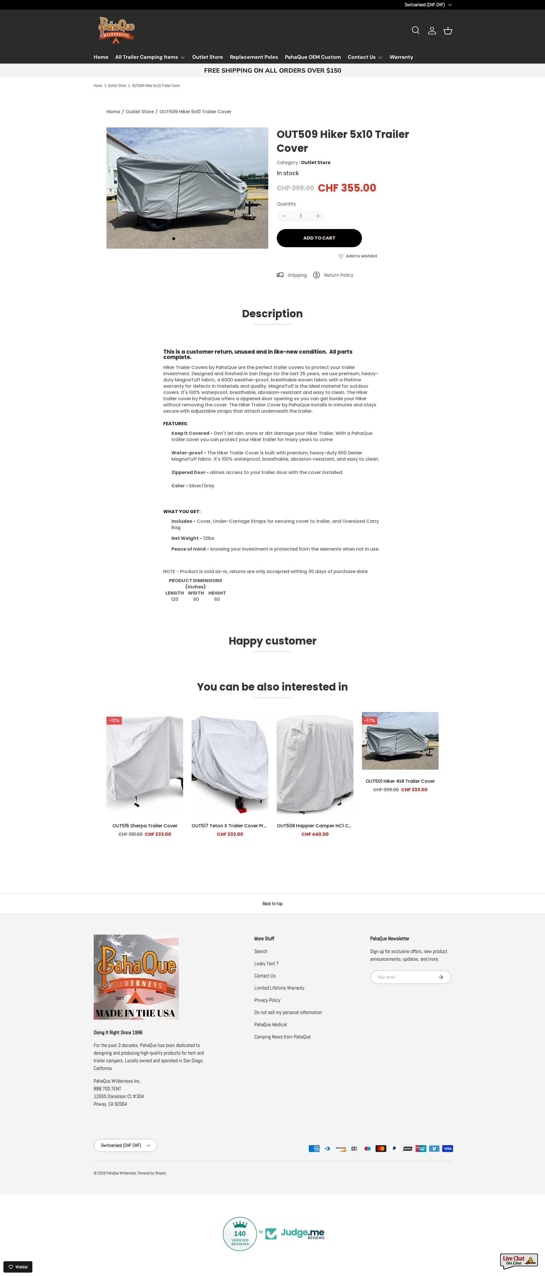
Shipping (297, 275)
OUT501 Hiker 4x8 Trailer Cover (400, 781)
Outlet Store (207, 57)
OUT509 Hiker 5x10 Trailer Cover (156, 86)
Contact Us (362, 57)
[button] (448, 30)
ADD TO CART (319, 238)
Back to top (272, 903)
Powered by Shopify (152, 1173)
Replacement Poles (254, 57)
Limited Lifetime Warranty (279, 988)
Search (260, 951)
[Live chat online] (519, 1261)
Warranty (401, 57)
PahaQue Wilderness (121, 1173)
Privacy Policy (267, 1000)
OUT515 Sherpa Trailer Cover (144, 825)
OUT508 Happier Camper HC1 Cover (318, 825)
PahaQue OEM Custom (313, 57)
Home (101, 57)
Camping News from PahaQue (282, 1036)
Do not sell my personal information (288, 1012)
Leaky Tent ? (266, 963)
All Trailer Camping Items (146, 57)
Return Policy (338, 275)
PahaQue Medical (270, 1024)
